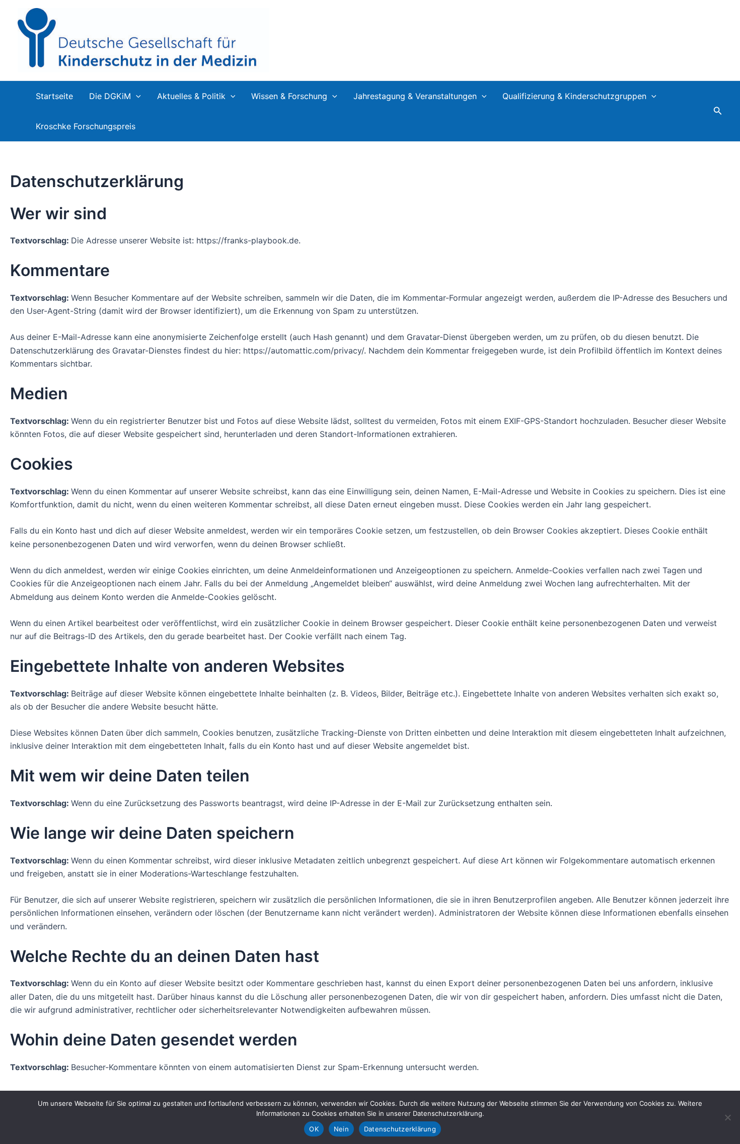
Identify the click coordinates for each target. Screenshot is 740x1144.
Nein (341, 1129)
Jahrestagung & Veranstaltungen (415, 96)
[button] (136, 96)
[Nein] (727, 1117)
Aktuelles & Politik (191, 96)
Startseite (54, 96)
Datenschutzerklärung (400, 1129)
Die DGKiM (110, 96)
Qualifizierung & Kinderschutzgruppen (574, 96)
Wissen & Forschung (289, 96)
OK (314, 1129)
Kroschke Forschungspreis (85, 126)
